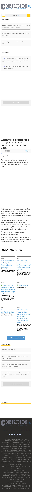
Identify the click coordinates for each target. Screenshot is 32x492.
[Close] (28, 15)
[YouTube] (12, 435)
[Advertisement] (11, 85)
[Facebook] (20, 435)
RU (18, 15)
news (27, 151)
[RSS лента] (17, 435)
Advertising (13, 430)
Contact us (27, 430)
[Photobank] (9, 435)
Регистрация (19, 338)
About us (5, 430)
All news (16, 102)
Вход (12, 338)
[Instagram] (14, 435)
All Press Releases (16, 384)
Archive (20, 430)
